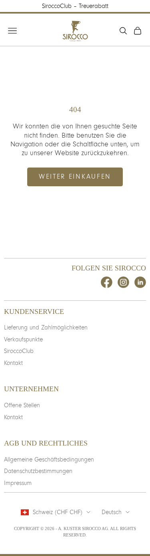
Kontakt (13, 363)
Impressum (18, 483)
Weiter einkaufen (75, 176)
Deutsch (112, 512)
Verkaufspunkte (23, 339)
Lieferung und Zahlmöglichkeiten (46, 327)
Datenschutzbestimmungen (38, 471)
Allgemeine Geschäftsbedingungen (49, 459)
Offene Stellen (22, 405)
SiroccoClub (19, 351)
